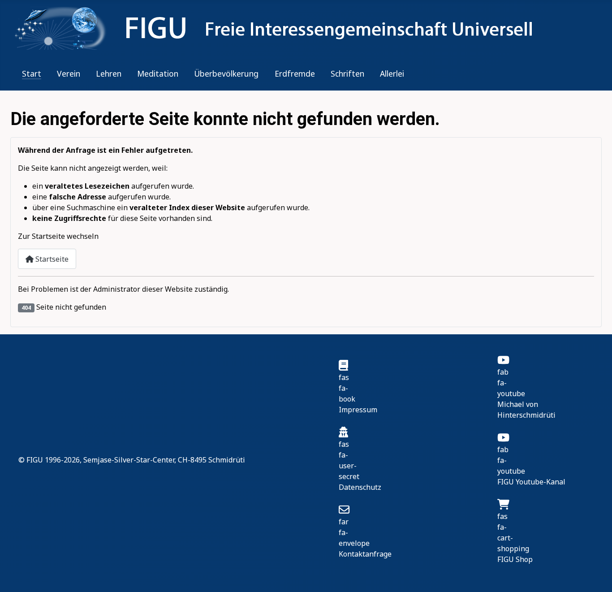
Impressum (358, 410)
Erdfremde (295, 73)
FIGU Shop (515, 559)
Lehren (108, 73)
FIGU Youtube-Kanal (531, 482)
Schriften (347, 73)
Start (31, 73)
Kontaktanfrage (365, 554)
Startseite (51, 259)
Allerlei (392, 73)
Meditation (157, 73)
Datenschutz (360, 487)
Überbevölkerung (226, 73)
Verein (68, 73)
